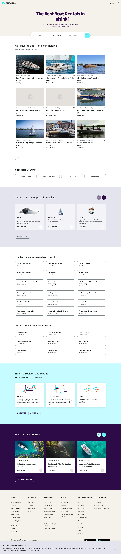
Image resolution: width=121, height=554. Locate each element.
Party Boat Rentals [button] (49, 528)
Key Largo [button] (80, 527)
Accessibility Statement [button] (17, 521)
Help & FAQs (97, 502)
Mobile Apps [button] (31, 508)
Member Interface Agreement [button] (16, 524)
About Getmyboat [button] (16, 502)
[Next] (104, 197)
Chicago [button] (80, 521)
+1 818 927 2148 (99, 505)
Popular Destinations (85, 497)
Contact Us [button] (14, 532)
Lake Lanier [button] (81, 505)
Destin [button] (79, 530)
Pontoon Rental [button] (48, 514)
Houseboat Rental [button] (49, 511)
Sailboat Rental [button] (48, 521)
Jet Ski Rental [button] (48, 505)
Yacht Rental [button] (47, 517)
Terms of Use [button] (52, 548)
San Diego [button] (81, 511)
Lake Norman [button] (81, 524)
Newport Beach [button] (82, 517)
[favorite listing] (43, 75)
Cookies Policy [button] (15, 517)
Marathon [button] (80, 533)
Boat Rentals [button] (47, 502)
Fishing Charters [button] (49, 508)
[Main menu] (118, 3)
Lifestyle (63, 505)
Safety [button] (29, 511)
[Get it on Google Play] (34, 413)
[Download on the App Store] (21, 413)
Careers (13, 505)
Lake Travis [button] (81, 514)
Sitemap (13, 528)
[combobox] (42, 35)
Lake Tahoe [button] (81, 508)
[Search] (87, 35)
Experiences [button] (48, 497)
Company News (65, 502)
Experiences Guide (66, 508)
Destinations (64, 511)
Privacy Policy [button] (34, 550)
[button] (19, 49)
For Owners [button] (31, 505)
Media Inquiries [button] (15, 508)
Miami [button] (79, 502)
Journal (63, 497)
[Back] (99, 197)
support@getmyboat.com (101, 508)
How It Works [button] (31, 502)
